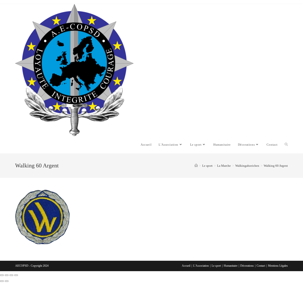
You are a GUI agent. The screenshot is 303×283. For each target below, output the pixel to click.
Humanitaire (230, 265)
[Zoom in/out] (16, 275)
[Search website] (286, 144)
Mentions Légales (278, 265)
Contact (261, 265)
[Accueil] (196, 165)
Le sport (216, 265)
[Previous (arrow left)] (2, 281)
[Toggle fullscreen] (11, 275)
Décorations (247, 265)
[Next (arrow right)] (7, 281)
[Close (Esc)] (2, 275)
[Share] (7, 275)
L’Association (201, 265)
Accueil (186, 265)
